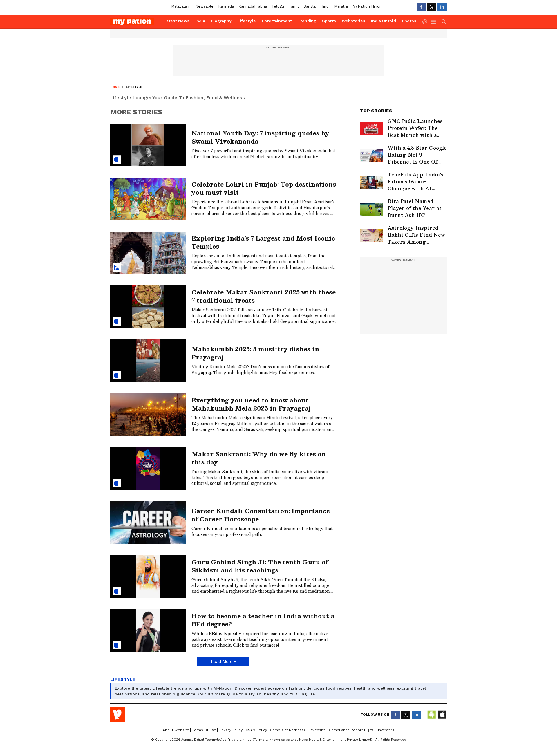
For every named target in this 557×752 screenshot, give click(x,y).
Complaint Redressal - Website (298, 730)
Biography (221, 21)
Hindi (325, 6)
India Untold (383, 21)
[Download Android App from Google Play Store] (431, 715)
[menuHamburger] (434, 22)
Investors (386, 730)
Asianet (117, 714)
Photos (409, 21)
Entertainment (277, 21)
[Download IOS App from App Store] (442, 715)
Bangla (309, 6)
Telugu (278, 6)
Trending (307, 21)
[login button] (426, 22)
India (200, 21)
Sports (329, 21)
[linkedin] (442, 7)
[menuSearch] (444, 21)
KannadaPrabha (252, 6)
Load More (221, 661)
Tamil (294, 6)
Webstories (353, 21)
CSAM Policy (256, 730)
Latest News (176, 21)
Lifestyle (246, 21)
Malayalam (181, 6)
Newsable (204, 6)
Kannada (226, 6)
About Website (176, 730)
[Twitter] (431, 7)
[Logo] (135, 21)
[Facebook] (421, 7)
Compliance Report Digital (352, 730)
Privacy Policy (231, 730)
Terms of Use (204, 730)
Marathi (341, 6)
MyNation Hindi (366, 6)
